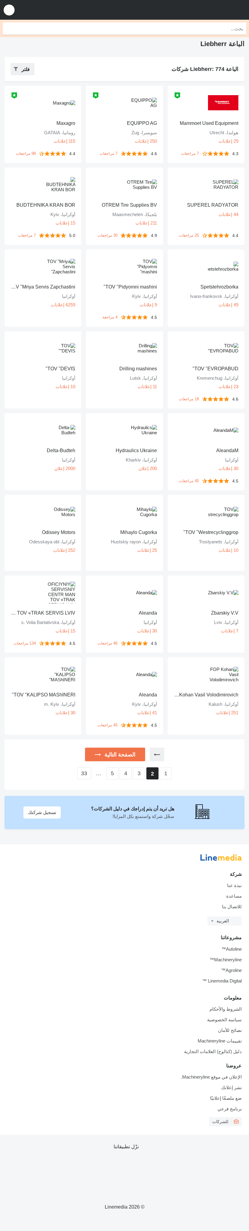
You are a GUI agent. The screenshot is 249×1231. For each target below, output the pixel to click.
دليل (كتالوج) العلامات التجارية (213, 1051)
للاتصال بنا (232, 906)
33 (84, 773)
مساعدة (234, 896)
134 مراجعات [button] (25, 643)
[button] (9, 10)
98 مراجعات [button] (26, 153)
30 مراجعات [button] (107, 235)
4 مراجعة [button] (110, 317)
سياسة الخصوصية (224, 1019)
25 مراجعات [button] (189, 235)
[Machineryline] (207, 10)
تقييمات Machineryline (220, 1040)
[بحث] (9, 28)
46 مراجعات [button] (107, 643)
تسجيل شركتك (42, 812)
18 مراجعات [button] (189, 399)
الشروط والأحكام (226, 1009)
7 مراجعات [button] (190, 153)
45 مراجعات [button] (189, 481)
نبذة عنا (234, 885)
